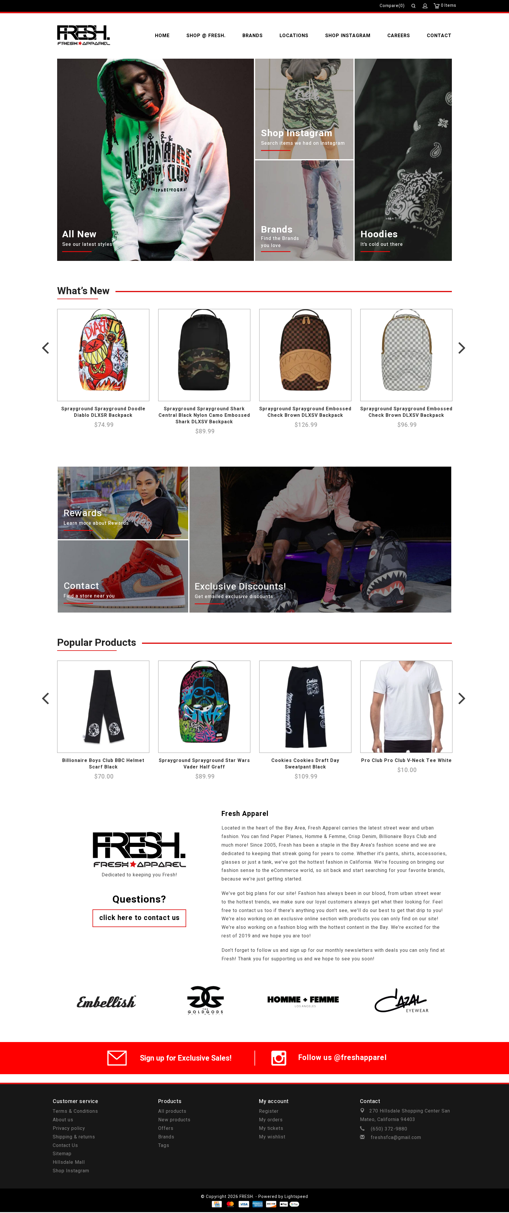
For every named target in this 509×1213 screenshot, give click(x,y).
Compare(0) (392, 6)
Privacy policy (69, 1128)
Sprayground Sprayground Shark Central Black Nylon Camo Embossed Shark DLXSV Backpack (204, 415)
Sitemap (62, 1153)
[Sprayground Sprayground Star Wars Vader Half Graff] (204, 707)
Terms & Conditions (75, 1111)
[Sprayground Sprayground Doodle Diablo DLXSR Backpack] (103, 355)
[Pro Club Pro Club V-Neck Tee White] (406, 707)
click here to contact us (139, 918)
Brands (252, 35)
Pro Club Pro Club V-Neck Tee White (406, 760)
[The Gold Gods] (205, 984)
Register (269, 1111)
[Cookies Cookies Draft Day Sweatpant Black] (305, 707)
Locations (294, 35)
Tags (163, 1145)
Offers (165, 1128)
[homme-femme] (303, 984)
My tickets (271, 1128)
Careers (398, 35)
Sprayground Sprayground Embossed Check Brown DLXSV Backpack (305, 412)
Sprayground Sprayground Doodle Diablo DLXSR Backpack (103, 412)
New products (174, 1119)
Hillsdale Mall (69, 1162)
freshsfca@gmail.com (396, 1137)
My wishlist (272, 1136)
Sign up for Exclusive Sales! (186, 1058)
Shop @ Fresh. (206, 35)
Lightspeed (296, 1197)
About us (63, 1119)
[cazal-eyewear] (402, 984)
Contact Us (65, 1145)
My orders (271, 1119)
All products (172, 1111)
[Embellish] (106, 984)
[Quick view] (143, 395)
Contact (439, 35)
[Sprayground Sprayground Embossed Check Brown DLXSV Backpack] (305, 355)
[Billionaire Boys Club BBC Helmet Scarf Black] (103, 707)
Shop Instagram (348, 35)
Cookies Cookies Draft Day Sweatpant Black (305, 763)
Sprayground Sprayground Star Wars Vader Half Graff (204, 763)
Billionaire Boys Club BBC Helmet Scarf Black (103, 763)
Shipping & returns (74, 1136)
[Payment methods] (216, 1204)
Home (162, 35)
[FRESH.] (83, 35)
